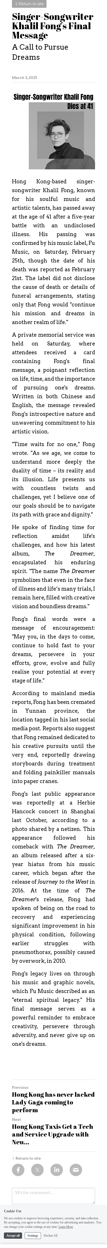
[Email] (76, 1170)
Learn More (65, 1227)
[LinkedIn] (56, 1170)
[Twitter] (37, 1170)
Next (16, 1119)
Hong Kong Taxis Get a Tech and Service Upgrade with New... (52, 1134)
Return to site (31, 4)
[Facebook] (18, 1170)
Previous (20, 1087)
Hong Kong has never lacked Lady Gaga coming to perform (53, 1102)
